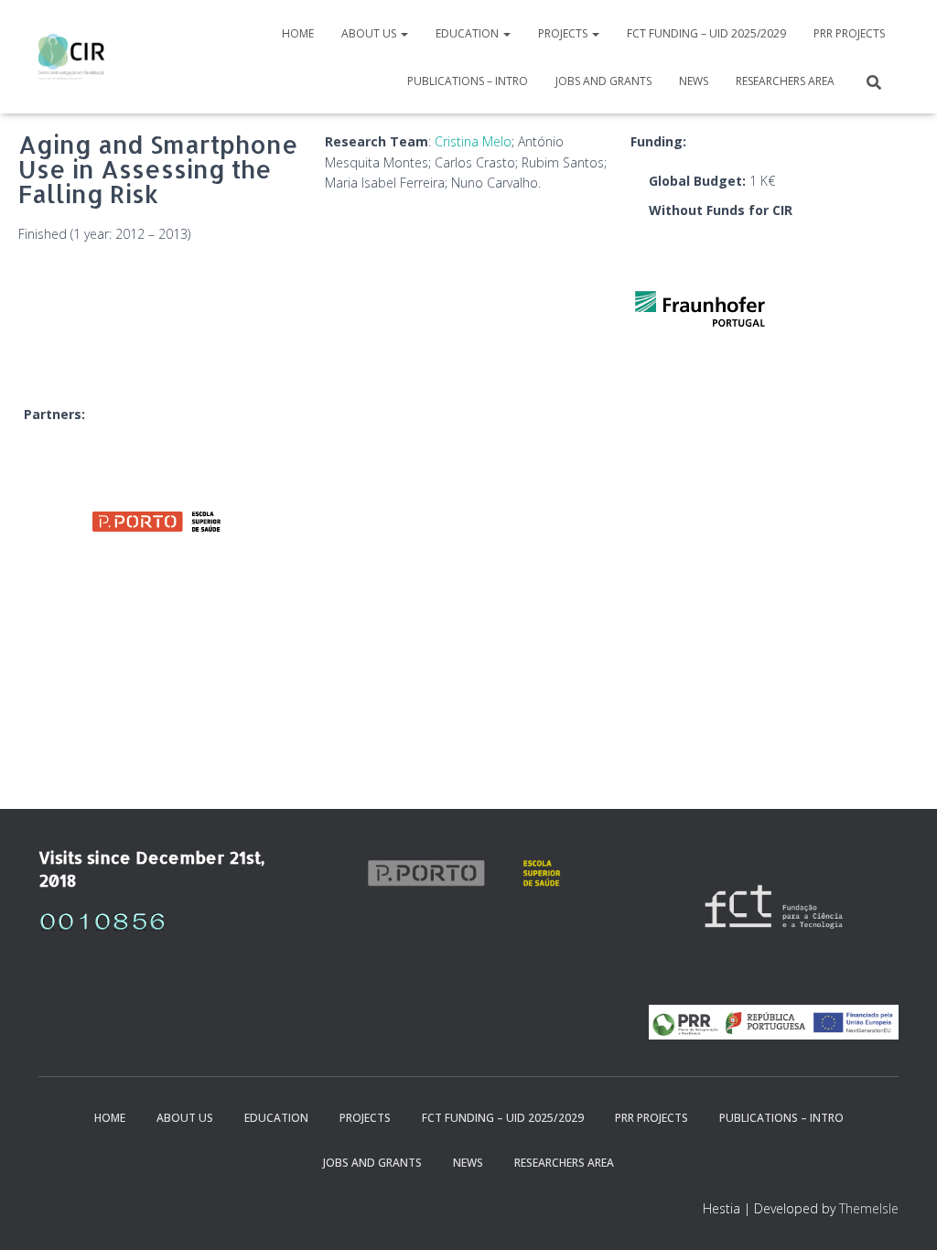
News (693, 81)
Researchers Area (785, 81)
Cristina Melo (473, 141)
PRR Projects (849, 33)
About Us (370, 33)
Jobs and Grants (603, 81)
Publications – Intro (467, 81)
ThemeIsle (869, 1208)
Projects (564, 33)
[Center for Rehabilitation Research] (71, 57)
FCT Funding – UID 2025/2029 (706, 33)
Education (468, 33)
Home (298, 33)
